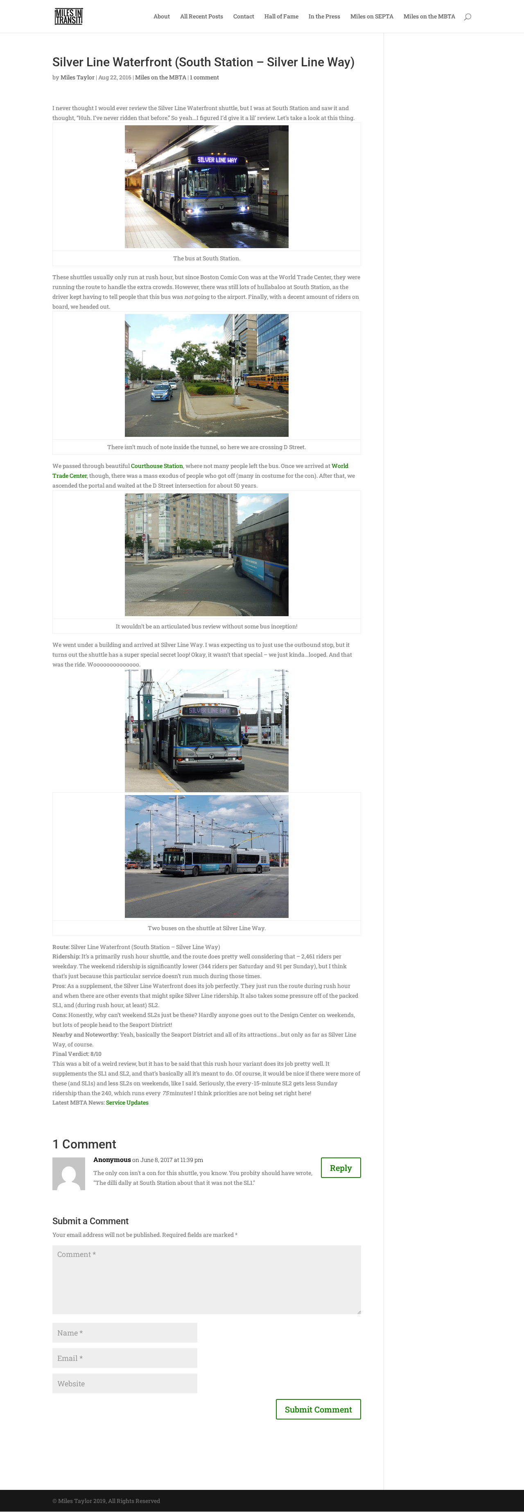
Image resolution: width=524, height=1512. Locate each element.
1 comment (204, 77)
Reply (341, 1167)
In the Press (324, 17)
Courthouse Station (157, 466)
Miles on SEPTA (371, 17)
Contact (243, 17)
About (162, 17)
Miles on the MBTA (429, 17)
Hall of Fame (281, 17)
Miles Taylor (78, 77)
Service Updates (127, 1102)
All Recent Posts (201, 17)
